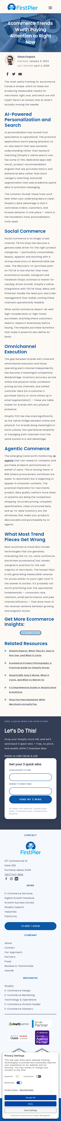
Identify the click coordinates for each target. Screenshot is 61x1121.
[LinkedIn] (16, 878)
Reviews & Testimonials (19, 966)
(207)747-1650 (14, 874)
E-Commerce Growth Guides (23, 1004)
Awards (9, 970)
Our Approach (13, 952)
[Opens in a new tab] (7, 74)
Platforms (11, 916)
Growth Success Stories (19, 902)
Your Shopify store (20, 770)
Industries (11, 911)
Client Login (30, 926)
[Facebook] (6, 878)
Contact (10, 947)
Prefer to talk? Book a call (21, 755)
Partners (10, 957)
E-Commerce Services (19, 893)
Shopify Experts (14, 907)
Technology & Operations (20, 999)
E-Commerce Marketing (20, 995)
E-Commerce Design (17, 990)
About (8, 943)
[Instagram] (11, 878)
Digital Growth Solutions (19, 898)
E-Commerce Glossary (19, 1008)
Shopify (9, 986)
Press (8, 961)
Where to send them (20, 784)
